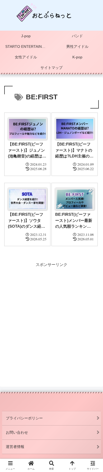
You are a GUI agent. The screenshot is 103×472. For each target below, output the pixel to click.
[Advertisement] (51, 319)
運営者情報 (15, 447)
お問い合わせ (17, 432)
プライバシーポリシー (24, 418)
